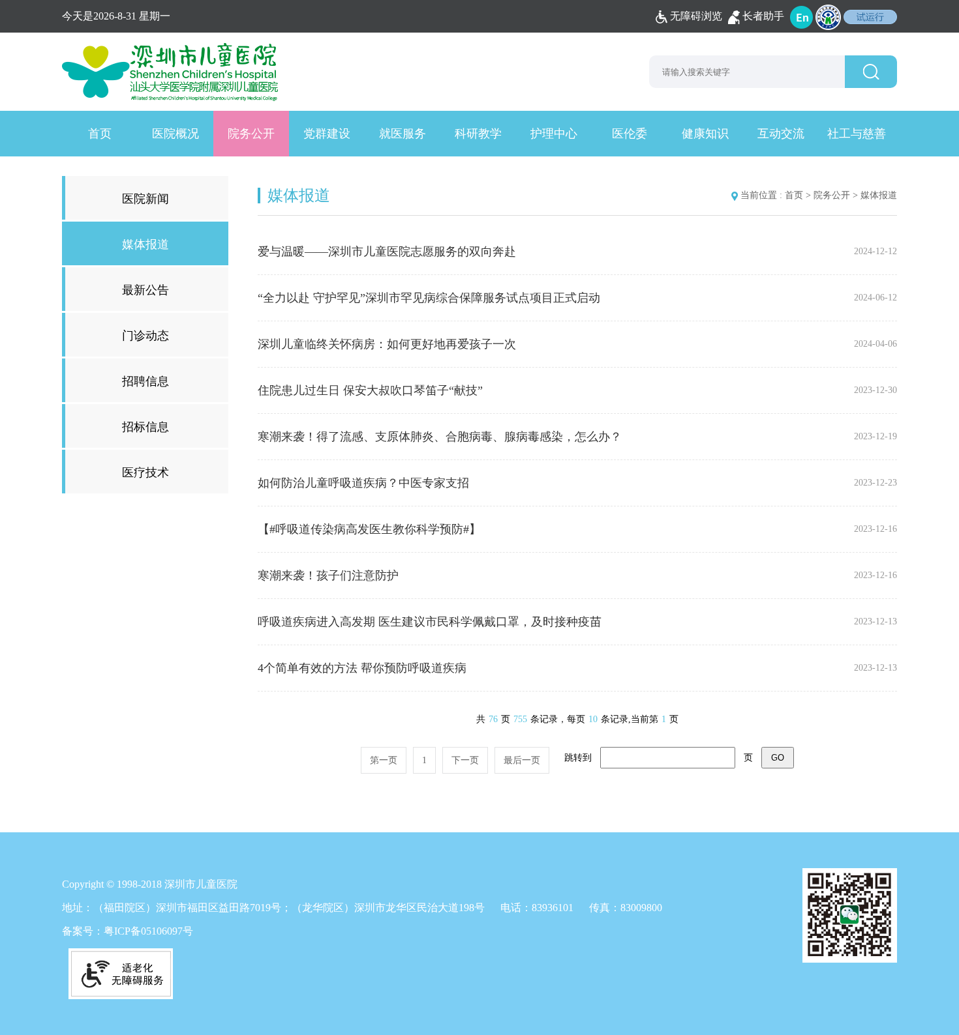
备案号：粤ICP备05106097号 (127, 931)
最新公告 (145, 290)
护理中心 (553, 133)
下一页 (465, 760)
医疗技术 (145, 472)
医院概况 (175, 133)
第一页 (383, 760)
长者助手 (763, 16)
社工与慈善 (856, 133)
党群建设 (326, 133)
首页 (100, 133)
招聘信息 (145, 381)
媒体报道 (145, 244)
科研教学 (478, 133)
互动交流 (780, 133)
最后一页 (522, 760)
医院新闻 (145, 198)
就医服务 (402, 133)
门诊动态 (145, 335)
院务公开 (251, 133)
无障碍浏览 (696, 16)
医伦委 (629, 133)
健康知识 (705, 133)
